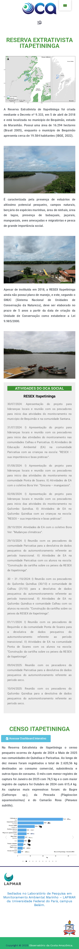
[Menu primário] (39, 23)
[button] (6, 837)
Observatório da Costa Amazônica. (51, 945)
